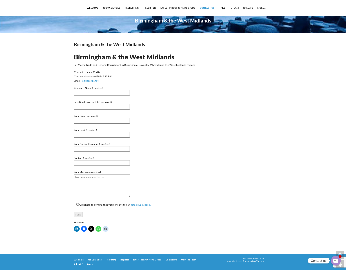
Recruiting (132, 7)
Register (150, 7)
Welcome (92, 7)
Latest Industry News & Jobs (177, 7)
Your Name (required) (86, 115)
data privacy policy (140, 204)
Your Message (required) (87, 172)
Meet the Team (229, 7)
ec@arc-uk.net (90, 80)
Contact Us (207, 7)
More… (261, 7)
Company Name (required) (88, 87)
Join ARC (248, 7)
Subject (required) (84, 158)
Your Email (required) (85, 129)
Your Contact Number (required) (92, 144)
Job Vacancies (111, 7)
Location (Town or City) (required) (93, 101)
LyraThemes (258, 261)
